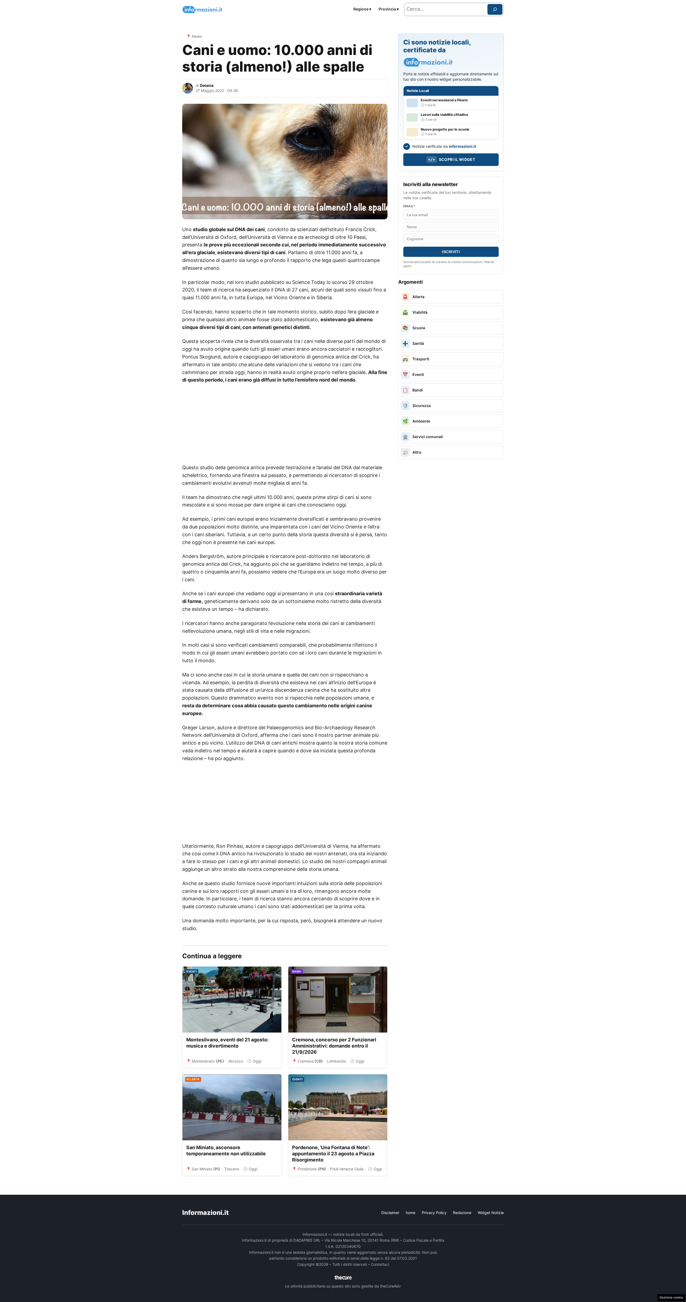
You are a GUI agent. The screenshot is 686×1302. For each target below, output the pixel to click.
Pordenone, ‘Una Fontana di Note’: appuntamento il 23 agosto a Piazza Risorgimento (333, 1154)
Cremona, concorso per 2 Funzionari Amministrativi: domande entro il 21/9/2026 (334, 1046)
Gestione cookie (671, 1297)
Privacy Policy (434, 1212)
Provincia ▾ (389, 9)
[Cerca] (494, 9)
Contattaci (380, 1264)
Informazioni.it (205, 1212)
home (410, 1212)
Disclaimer (390, 1212)
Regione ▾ (362, 9)
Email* (409, 206)
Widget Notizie (491, 1212)
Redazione (462, 1212)
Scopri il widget (451, 159)
